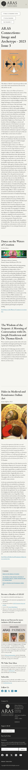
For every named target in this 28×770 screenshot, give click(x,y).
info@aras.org (12, 670)
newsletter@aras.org (7, 683)
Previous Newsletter (8, 18)
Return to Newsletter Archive (11, 13)
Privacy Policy (9, 761)
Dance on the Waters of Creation (11, 574)
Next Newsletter (7, 22)
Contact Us (17, 721)
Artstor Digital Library (13, 607)
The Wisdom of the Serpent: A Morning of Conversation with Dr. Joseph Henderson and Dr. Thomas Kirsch (14, 578)
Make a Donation (8, 731)
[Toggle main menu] (26, 4)
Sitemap (3, 761)
